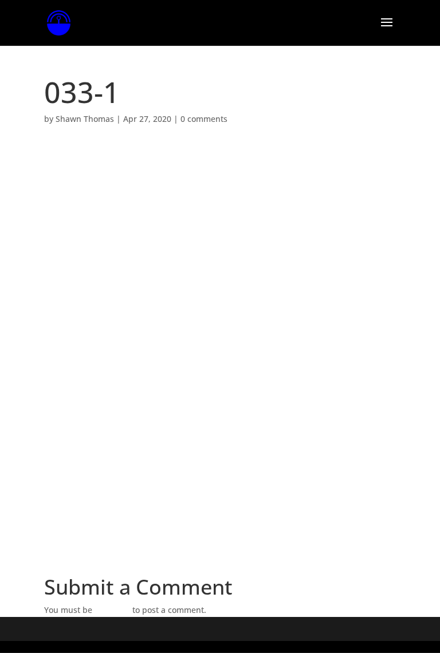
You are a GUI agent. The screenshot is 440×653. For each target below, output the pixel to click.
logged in (112, 609)
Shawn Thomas (85, 118)
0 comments (203, 118)
